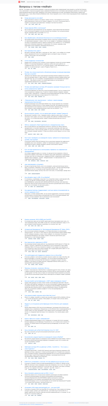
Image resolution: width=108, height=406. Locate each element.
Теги (42, 1)
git (34, 333)
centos (33, 24)
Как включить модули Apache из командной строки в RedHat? (44, 337)
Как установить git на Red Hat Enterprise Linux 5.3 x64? (41, 330)
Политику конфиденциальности (37, 404)
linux (29, 24)
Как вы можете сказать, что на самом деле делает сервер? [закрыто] (46, 113)
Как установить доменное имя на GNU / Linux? (39, 373)
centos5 (39, 251)
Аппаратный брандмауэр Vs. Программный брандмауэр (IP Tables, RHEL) (47, 229)
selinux (38, 134)
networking (30, 238)
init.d (39, 109)
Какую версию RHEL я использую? (35, 28)
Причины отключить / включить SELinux (37, 268)
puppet (39, 83)
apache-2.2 (30, 134)
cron (39, 24)
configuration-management (46, 83)
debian (32, 383)
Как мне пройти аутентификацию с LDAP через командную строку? (45, 281)
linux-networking (38, 121)
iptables (38, 238)
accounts (47, 198)
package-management (36, 173)
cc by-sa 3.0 (76, 402)
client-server (44, 121)
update (39, 145)
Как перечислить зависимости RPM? (36, 242)
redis (41, 134)
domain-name (45, 383)
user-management (35, 198)
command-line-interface (32, 369)
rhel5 (36, 34)
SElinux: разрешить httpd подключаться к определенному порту (44, 125)
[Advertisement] (45, 210)
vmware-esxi (42, 160)
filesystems (40, 96)
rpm (36, 251)
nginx (29, 57)
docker (40, 47)
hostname (40, 383)
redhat (36, 24)
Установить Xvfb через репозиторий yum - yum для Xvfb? (42, 387)
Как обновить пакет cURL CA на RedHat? (37, 177)
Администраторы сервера (33, 1)
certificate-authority (40, 186)
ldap (40, 291)
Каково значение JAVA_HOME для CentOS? (38, 219)
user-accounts (41, 198)
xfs (43, 96)
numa (47, 160)
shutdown (43, 109)
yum (36, 145)
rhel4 (42, 34)
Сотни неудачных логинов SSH (34, 60)
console (50, 369)
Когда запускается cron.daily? (34, 18)
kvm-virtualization (45, 369)
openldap (37, 291)
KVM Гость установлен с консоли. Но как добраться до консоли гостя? (47, 361)
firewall (34, 238)
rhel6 (39, 34)
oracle (36, 277)
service (36, 109)
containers (44, 47)
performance (33, 160)
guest (54, 369)
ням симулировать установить (34, 164)
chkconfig (40, 264)
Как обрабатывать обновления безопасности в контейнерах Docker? (46, 38)
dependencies (44, 251)
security (32, 47)
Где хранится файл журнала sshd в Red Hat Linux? (40, 295)
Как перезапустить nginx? (33, 51)
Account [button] (86, 1)
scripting (32, 264)
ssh (31, 68)
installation (39, 395)
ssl (28, 186)
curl (34, 186)
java (35, 225)
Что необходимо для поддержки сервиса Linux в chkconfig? (43, 255)
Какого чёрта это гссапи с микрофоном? (37, 318)
